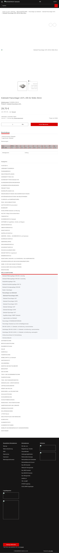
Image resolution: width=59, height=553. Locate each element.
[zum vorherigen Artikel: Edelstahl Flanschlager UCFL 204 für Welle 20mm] (52, 16)
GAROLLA (24, 478)
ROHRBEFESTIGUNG (6, 346)
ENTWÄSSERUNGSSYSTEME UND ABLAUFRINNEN (13, 196)
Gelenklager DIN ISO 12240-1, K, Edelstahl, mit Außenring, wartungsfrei (20, 332)
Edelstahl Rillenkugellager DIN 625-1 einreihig (14, 276)
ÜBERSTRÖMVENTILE (6, 227)
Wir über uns (25, 446)
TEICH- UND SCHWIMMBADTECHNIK (10, 374)
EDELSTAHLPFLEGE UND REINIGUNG (10, 417)
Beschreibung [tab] (5, 132)
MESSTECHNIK (5, 270)
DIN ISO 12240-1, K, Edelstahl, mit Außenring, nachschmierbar (18, 326)
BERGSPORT (4, 369)
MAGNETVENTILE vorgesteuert (9, 253)
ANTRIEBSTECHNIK (6, 340)
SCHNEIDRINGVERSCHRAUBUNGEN (10, 182)
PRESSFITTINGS (5, 188)
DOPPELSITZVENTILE (6, 233)
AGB (4, 451)
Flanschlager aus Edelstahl (9, 293)
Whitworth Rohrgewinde (28, 467)
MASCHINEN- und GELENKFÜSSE (9, 391)
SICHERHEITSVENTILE (6, 247)
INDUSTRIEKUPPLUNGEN (7, 174)
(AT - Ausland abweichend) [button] (18, 118)
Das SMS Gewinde (26, 470)
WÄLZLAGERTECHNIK (6, 272)
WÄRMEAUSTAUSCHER (7, 408)
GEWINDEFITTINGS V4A (7, 177)
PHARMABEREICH (5, 171)
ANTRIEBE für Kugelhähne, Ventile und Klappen (13, 222)
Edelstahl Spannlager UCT (9, 312)
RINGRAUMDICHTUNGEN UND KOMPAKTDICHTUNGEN (15, 194)
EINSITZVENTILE (5, 230)
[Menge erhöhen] (26, 124)
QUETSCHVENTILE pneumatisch (9, 205)
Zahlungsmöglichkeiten (27, 454)
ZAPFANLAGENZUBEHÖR (7, 386)
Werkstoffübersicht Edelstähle (29, 459)
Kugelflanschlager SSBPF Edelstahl (12, 315)
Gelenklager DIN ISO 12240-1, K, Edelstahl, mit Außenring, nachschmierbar (21, 329)
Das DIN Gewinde (26, 465)
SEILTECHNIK (4, 371)
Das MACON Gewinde (27, 473)
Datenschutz (6, 454)
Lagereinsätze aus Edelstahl (10, 318)
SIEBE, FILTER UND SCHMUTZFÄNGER (10, 264)
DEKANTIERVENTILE (6, 225)
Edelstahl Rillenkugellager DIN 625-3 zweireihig (14, 279)
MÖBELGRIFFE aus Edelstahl (8, 357)
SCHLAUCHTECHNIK (6, 394)
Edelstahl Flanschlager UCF (10, 298)
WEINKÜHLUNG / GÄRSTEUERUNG (10, 383)
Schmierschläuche (7, 338)
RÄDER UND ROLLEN (6, 388)
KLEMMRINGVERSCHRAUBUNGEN (9, 185)
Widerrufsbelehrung (8, 449)
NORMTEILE (4, 352)
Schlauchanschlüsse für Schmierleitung (12, 335)
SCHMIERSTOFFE (5, 422)
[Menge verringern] (3, 124)
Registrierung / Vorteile (27, 449)
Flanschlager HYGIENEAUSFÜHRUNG (11, 321)
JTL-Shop (51, 551)
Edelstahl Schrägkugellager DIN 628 (11, 287)
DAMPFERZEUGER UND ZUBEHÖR (9, 405)
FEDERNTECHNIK (5, 355)
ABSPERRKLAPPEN (5, 241)
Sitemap (5, 446)
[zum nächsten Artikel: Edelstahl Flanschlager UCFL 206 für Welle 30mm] (56, 16)
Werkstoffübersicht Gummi (28, 462)
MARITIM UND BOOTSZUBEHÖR (9, 366)
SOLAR (3, 349)
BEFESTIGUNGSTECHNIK (7, 343)
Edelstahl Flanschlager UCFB (10, 301)
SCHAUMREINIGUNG (6, 397)
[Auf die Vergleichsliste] (50, 25)
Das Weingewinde (26, 476)
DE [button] (40, 2)
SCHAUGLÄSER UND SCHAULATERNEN (11, 267)
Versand (14, 112)
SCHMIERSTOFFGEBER (6, 425)
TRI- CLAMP (24, 481)
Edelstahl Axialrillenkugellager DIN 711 (12, 284)
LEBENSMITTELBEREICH (7, 168)
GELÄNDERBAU (5, 363)
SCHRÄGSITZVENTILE (6, 239)
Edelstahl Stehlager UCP (9, 307)
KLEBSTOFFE (4, 419)
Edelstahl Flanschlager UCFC (10, 304)
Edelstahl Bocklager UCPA (9, 310)
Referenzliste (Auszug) (27, 457)
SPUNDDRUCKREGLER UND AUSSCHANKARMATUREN (14, 261)
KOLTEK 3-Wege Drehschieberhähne (10, 213)
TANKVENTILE (4, 216)
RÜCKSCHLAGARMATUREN (8, 250)
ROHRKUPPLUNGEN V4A (7, 191)
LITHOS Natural (5, 414)
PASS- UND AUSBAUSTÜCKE (8, 202)
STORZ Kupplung (26, 484)
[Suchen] (56, 5)
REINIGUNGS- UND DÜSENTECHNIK (10, 402)
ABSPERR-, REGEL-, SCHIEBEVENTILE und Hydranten (14, 236)
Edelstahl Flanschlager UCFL (14, 104)
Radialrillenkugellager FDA (9, 281)
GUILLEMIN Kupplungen (28, 486)
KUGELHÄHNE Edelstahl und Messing (10, 211)
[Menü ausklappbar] (2, 1)
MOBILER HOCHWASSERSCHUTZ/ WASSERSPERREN (14, 428)
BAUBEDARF (4, 208)
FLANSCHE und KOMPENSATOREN (10, 199)
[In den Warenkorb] (2, 21)
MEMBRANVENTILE (6, 256)
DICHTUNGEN (4, 431)
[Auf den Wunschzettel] (54, 25)
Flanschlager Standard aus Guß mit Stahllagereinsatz (16, 324)
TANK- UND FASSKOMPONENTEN (9, 380)
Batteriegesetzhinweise (9, 459)
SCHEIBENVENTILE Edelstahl (8, 219)
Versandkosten (25, 451)
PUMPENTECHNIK (5, 377)
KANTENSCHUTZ (5, 360)
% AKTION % (4, 165)
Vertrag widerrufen (11, 544)
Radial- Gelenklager (7, 290)
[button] (45, 1)
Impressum (6, 457)
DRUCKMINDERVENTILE (7, 244)
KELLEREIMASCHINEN (6, 411)
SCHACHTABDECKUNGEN (7, 400)
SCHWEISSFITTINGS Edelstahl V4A (9, 180)
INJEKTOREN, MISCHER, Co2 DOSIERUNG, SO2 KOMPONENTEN (17, 258)
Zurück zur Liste (6, 11)
